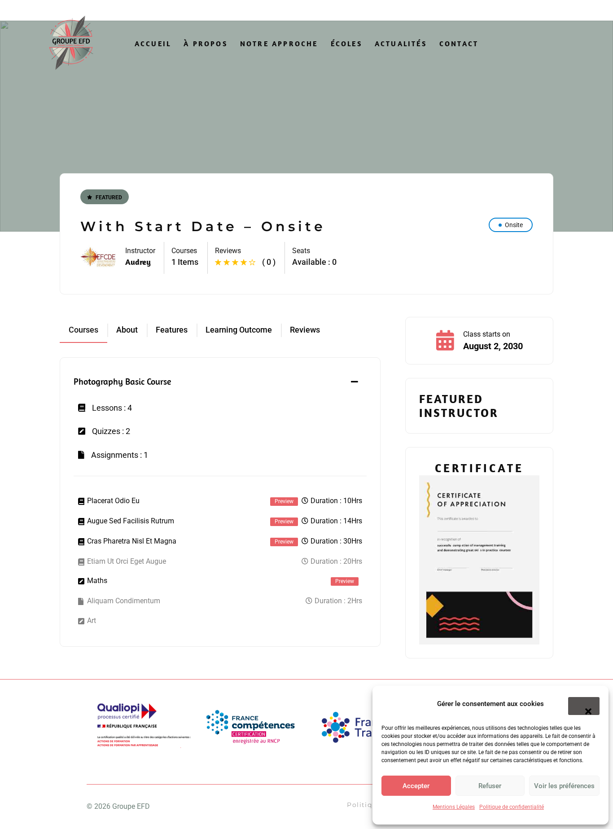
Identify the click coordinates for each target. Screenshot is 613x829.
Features (172, 329)
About (127, 329)
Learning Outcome (239, 329)
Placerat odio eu (113, 500)
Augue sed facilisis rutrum (130, 521)
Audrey (138, 262)
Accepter (416, 786)
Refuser (489, 786)
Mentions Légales (454, 807)
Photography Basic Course (122, 381)
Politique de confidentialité (511, 807)
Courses (83, 329)
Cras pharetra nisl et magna (131, 541)
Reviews (305, 329)
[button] (584, 706)
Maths (97, 580)
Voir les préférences (564, 786)
